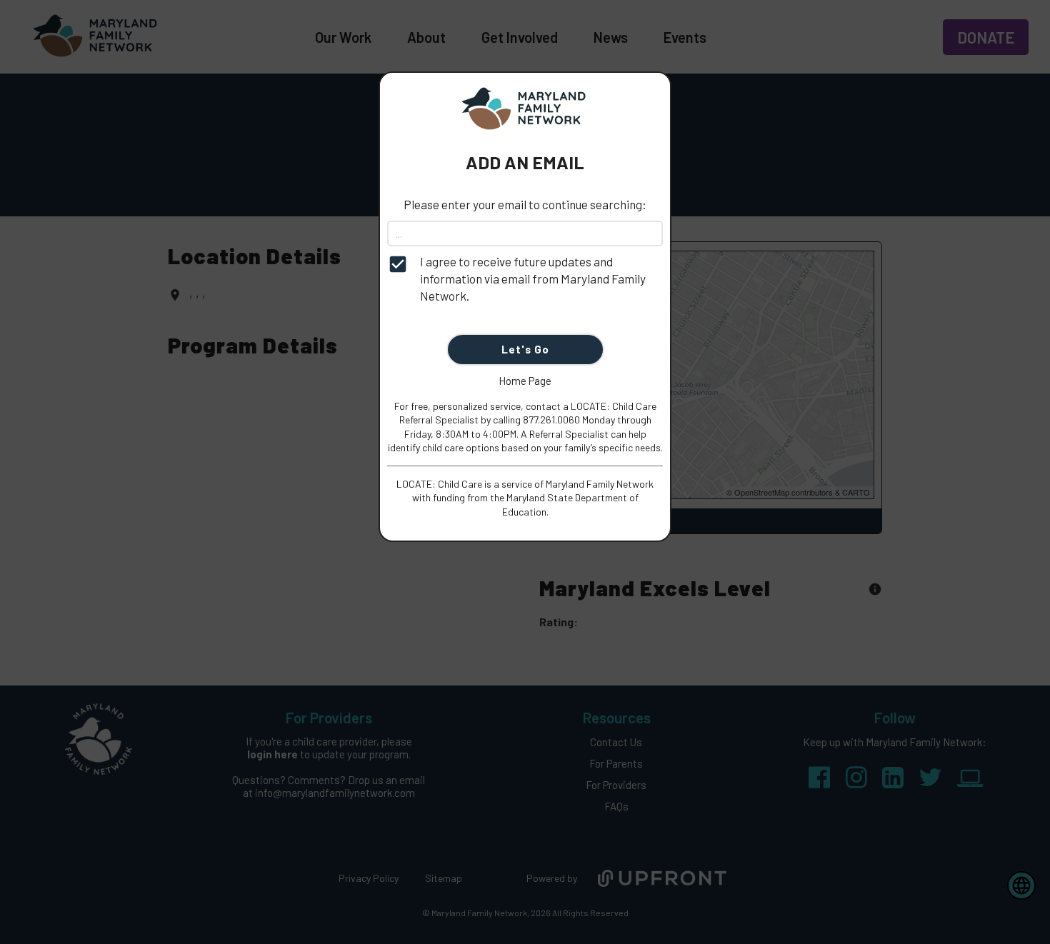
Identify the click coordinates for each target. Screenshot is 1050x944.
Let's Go (525, 349)
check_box (398, 264)
